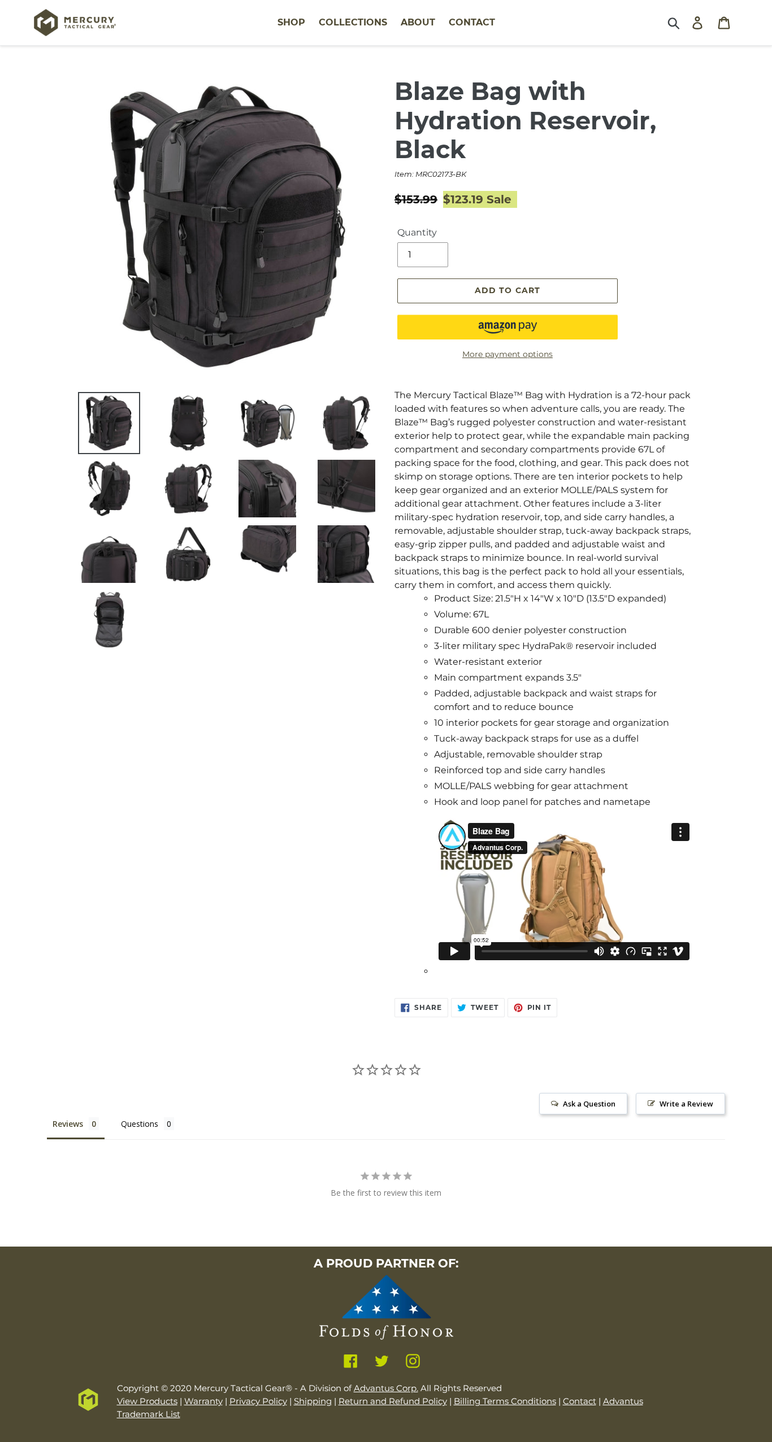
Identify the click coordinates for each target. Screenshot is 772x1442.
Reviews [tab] (68, 1123)
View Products (147, 1401)
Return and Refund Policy (393, 1401)
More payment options (507, 354)
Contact (579, 1401)
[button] (507, 327)
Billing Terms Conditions (505, 1401)
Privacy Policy (258, 1401)
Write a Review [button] (686, 1104)
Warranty (203, 1401)
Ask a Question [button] (589, 1104)
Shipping (313, 1401)
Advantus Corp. (386, 1388)
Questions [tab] (139, 1123)
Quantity (417, 232)
